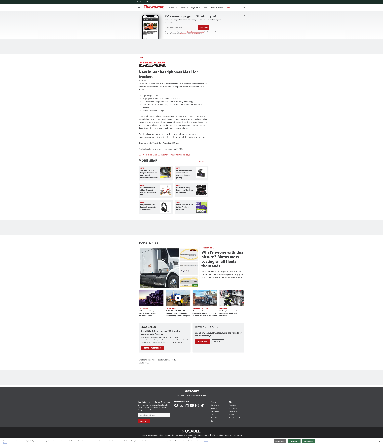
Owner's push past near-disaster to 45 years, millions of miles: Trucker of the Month (204, 313)
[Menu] (139, 7)
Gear (141, 57)
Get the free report (152, 348)
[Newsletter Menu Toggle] (244, 7)
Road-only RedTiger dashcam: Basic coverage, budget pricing (184, 174)
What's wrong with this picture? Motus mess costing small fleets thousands (222, 259)
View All (218, 342)
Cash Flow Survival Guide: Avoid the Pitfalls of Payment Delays (218, 334)
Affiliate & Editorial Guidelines (222, 435)
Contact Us (238, 435)
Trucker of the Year (200, 308)
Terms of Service (194, 33)
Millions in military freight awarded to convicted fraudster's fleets (149, 313)
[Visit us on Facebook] (176, 405)
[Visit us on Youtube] (192, 405)
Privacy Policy (184, 33)
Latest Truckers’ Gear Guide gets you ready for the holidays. (165, 154)
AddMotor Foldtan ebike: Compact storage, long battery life (148, 191)
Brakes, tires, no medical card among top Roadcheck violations (231, 313)
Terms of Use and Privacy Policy (195, 32)
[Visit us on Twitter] (181, 405)
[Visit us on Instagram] (197, 405)
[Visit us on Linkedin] (187, 405)
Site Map (193, 437)
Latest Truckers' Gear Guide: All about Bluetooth (184, 207)
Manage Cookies (203, 435)
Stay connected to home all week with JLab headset (148, 207)
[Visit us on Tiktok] (202, 405)
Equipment (223, 308)
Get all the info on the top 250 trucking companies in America (160, 332)
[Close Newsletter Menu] (244, 15)
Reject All (294, 441)
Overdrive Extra (208, 248)
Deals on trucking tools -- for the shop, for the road (184, 189)
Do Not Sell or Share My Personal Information (180, 435)
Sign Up (143, 421)
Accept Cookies (308, 441)
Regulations (144, 308)
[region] (191, 441)
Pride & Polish (171, 308)
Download (202, 342)
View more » (204, 161)
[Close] (380, 441)
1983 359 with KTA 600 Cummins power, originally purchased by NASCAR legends (178, 313)
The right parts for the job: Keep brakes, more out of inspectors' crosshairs (149, 174)
